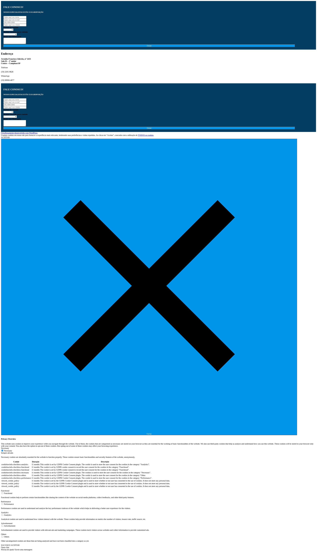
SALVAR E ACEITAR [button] (10, 545)
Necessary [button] (5, 448)
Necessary (8, 451)
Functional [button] (5, 491)
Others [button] (3, 534)
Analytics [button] (4, 512)
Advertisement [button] (6, 523)
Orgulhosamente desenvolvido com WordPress (19, 133)
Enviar (149, 46)
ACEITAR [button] (5, 137)
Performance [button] (6, 502)
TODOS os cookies (145, 135)
